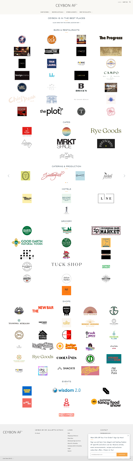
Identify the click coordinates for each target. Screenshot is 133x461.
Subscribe (122, 454)
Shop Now (70, 438)
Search (69, 451)
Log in (119, 2)
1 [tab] (65, 182)
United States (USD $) (7, 458)
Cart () (125, 2)
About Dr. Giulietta (73, 443)
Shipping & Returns (73, 435)
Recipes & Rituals (57, 12)
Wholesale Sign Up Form (74, 441)
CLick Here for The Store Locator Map (66, 22)
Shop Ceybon (45, 12)
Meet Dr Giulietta (85, 12)
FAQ (69, 433)
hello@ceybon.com (105, 433)
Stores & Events (71, 12)
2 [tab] (67, 182)
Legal (69, 448)
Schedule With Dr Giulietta (75, 446)
